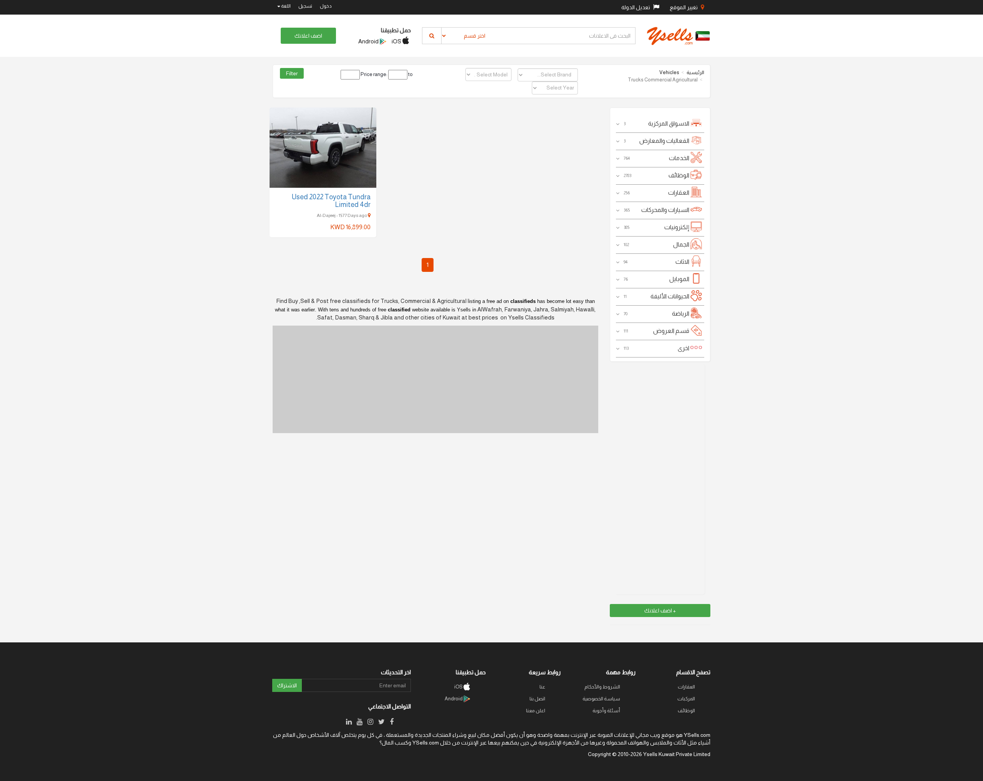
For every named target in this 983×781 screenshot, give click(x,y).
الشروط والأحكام (602, 687)
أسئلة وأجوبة (606, 710)
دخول (326, 6)
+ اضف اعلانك (660, 610)
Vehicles (669, 72)
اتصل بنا (537, 699)
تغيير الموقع (684, 7)
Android (369, 41)
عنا (542, 687)
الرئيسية (695, 72)
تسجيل (305, 6)
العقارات (686, 687)
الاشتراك (287, 685)
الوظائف (686, 710)
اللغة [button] (285, 6)
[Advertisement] (660, 479)
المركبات (686, 699)
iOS (397, 41)
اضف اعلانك (308, 36)
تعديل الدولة (636, 7)
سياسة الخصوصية (601, 699)
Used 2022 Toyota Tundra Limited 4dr (331, 200)
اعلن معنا (535, 710)
